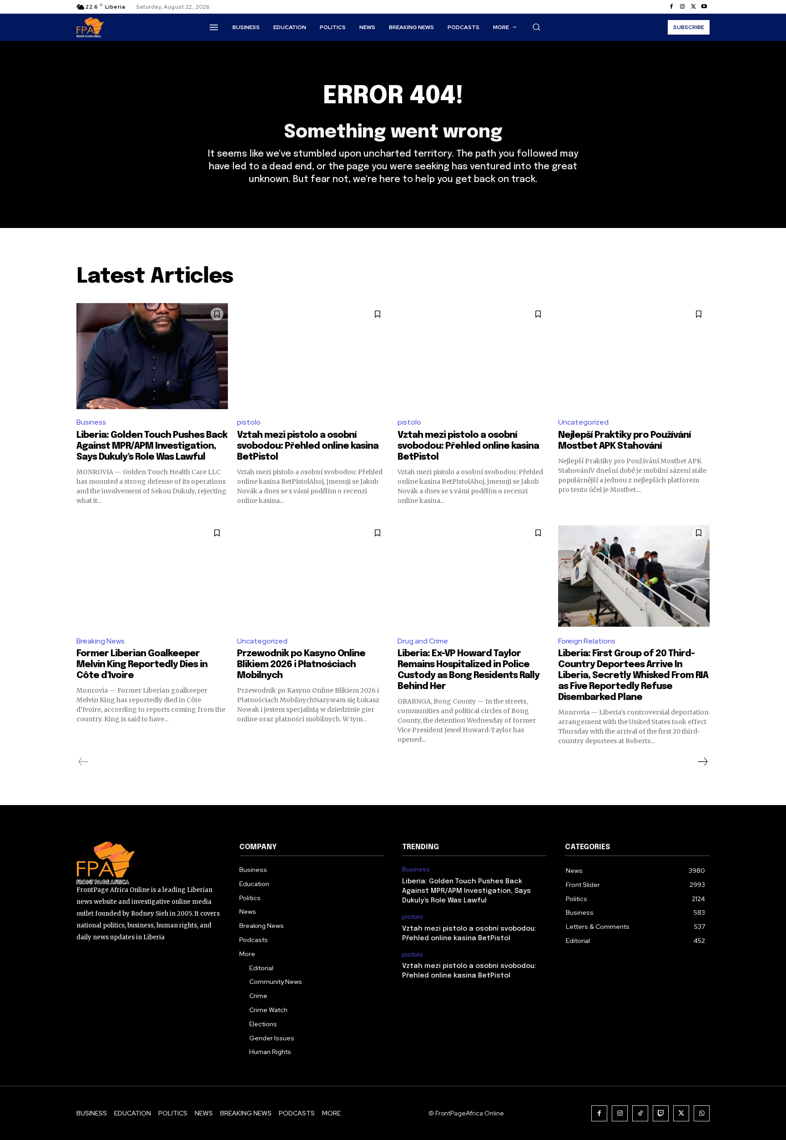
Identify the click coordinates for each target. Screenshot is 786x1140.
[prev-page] (83, 762)
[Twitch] (661, 1113)
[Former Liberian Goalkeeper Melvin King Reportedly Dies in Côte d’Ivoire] (152, 575)
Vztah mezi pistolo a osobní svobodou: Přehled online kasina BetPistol (307, 446)
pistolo (249, 422)
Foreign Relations (586, 641)
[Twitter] (693, 6)
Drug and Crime (423, 641)
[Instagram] (682, 6)
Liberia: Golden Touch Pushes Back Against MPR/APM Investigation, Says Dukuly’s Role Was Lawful (151, 446)
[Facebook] (671, 6)
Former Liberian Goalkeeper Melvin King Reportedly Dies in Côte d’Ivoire (141, 664)
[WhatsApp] (702, 1113)
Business (91, 422)
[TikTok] (640, 1113)
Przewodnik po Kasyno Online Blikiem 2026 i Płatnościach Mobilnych (301, 664)
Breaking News (100, 641)
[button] (536, 27)
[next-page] (702, 762)
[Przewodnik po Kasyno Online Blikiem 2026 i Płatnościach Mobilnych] (312, 575)
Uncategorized (583, 422)
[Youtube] (704, 6)
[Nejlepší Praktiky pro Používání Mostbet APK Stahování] (634, 356)
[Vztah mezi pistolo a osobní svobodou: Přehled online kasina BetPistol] (312, 356)
